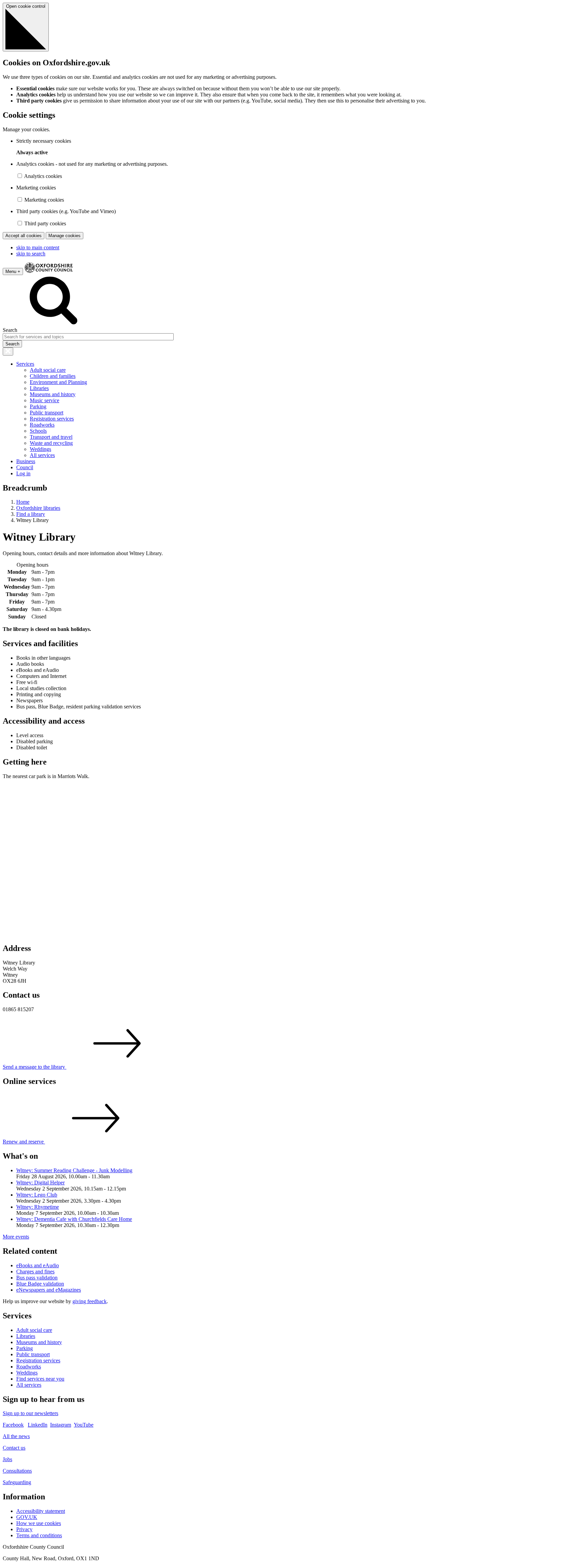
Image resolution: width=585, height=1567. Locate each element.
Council (24, 467)
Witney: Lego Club (36, 1195)
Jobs (7, 1459)
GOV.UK (26, 1517)
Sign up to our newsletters (30, 1413)
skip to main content (37, 247)
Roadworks (42, 425)
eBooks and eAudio (37, 1265)
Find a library (30, 514)
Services (25, 364)
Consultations (17, 1471)
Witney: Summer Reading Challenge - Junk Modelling (74, 1170)
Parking (38, 406)
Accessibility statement (40, 1511)
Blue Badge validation (40, 1284)
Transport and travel (51, 437)
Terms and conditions (39, 1535)
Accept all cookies (23, 235)
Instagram (60, 1425)
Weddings (40, 449)
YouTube (83, 1425)
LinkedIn (37, 1425)
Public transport (46, 412)
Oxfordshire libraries (38, 508)
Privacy (24, 1529)
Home (22, 502)
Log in (23, 473)
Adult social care (48, 370)
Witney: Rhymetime (37, 1207)
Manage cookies (64, 235)
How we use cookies (38, 1523)
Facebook (13, 1425)
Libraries (39, 388)
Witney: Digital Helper (40, 1182)
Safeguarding (17, 1482)
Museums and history (52, 394)
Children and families (52, 376)
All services (42, 455)
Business (25, 461)
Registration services (52, 419)
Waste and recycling (51, 443)
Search (10, 330)
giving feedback (89, 1301)
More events (16, 1237)
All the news (16, 1436)
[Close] (8, 351)
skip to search (30, 253)
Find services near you (40, 1379)
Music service (44, 400)
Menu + (12, 271)
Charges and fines (35, 1271)
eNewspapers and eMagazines (48, 1290)
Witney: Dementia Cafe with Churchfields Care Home (74, 1219)
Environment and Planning (58, 382)
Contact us (14, 1448)
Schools (38, 431)
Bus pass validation (37, 1277)
